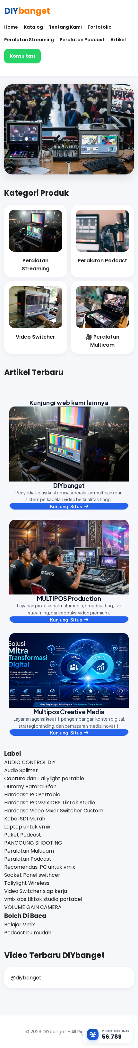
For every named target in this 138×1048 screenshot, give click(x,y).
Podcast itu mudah (27, 932)
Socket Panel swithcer (32, 875)
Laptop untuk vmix (27, 826)
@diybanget (26, 977)
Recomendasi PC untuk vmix (39, 867)
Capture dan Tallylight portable (44, 778)
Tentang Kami (65, 27)
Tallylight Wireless (26, 883)
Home (11, 27)
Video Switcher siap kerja (35, 891)
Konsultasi (22, 56)
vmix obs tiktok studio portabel (43, 899)
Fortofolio (100, 27)
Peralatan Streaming (29, 39)
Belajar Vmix (19, 924)
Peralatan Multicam (29, 851)
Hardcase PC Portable (32, 794)
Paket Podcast (22, 834)
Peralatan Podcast (82, 39)
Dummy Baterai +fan (30, 786)
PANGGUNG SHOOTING (33, 843)
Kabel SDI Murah (24, 818)
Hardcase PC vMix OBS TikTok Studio (49, 802)
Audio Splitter (21, 770)
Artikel (118, 39)
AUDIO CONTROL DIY (30, 762)
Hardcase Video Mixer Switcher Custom (53, 810)
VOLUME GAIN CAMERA (33, 907)
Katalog (33, 27)
